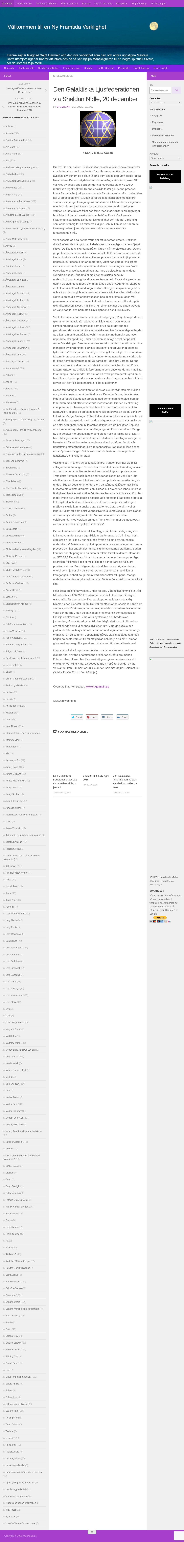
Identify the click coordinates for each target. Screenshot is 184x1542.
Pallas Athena (12, 1193)
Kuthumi (9, 907)
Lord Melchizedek (14, 995)
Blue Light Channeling (16, 488)
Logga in (157, 115)
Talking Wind (12, 1417)
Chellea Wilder (13, 535)
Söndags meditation (46, 3)
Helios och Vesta (14, 706)
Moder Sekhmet (13, 1111)
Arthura (9, 375)
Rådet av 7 (11, 1254)
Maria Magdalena (14, 1022)
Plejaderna (11, 1213)
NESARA (10, 1148)
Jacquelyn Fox (12, 760)
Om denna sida (24, 3)
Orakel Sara (11, 1166)
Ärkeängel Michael (15, 327)
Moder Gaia (11, 1104)
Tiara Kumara (12, 1451)
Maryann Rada (13, 1029)
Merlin (8, 1077)
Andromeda (11, 187)
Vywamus (10, 1516)
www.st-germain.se (97, 686)
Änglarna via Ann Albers (17, 201)
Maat (7, 1015)
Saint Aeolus (11, 1275)
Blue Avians (11, 481)
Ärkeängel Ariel (13, 266)
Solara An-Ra (12, 1383)
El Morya (10, 610)
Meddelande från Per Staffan (20, 1050)
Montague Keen (13, 1124)
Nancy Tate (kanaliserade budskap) (23, 1131)
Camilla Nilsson (13, 508)
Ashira (8, 382)
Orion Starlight (12, 1186)
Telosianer (10, 1445)
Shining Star (11, 1356)
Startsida (7, 3)
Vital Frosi (10, 1510)
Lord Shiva (11, 1002)
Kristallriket (11, 886)
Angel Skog (11, 194)
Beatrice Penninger (15, 440)
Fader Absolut (12, 638)
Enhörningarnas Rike (16, 624)
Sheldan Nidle (63, 76)
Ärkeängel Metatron (15, 320)
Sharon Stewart (13, 1343)
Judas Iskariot (12, 808)
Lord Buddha (12, 961)
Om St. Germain (103, 3)
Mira (7, 1090)
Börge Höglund (13, 495)
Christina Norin (13, 542)
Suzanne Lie (11, 1411)
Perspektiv (122, 3)
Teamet (9, 1438)
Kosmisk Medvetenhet (16, 873)
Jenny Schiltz (12, 794)
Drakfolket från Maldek (16, 604)
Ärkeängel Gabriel (14, 293)
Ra (6, 1240)
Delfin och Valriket (14, 583)
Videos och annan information (20, 1503)
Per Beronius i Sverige (16, 1206)
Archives (154, 154)
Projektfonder (12, 1227)
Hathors (9, 692)
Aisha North (11, 153)
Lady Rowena (12, 934)
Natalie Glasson (13, 1142)
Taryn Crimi (11, 1424)
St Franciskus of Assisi (16, 1404)
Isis (7, 753)
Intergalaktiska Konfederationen (21, 733)
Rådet (8, 1247)
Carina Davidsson (14, 522)
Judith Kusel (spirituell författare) (21, 814)
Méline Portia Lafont (15, 1070)
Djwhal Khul (11, 590)
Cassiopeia (11, 529)
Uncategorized (12, 1458)
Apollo (8, 246)
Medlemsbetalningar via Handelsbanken (165, 144)
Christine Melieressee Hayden (20, 549)
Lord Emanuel (12, 968)
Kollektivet (10, 866)
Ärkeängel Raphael (15, 341)
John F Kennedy (13, 801)
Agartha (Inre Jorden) (16, 140)
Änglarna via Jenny (15, 208)
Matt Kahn (10, 1036)
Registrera (157, 122)
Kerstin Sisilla (12, 849)
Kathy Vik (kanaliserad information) (23, 835)
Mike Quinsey (12, 1084)
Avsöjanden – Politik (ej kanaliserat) (23, 430)
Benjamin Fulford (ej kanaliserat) (22, 454)
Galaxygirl (10, 665)
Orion (8, 1179)
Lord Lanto (10, 981)
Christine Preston (14, 556)
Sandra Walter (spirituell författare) (22, 1309)
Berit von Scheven (14, 461)
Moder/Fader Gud (14, 1118)
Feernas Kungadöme (16, 644)
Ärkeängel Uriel (13, 354)
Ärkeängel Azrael (14, 273)
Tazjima (9, 1431)
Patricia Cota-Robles (16, 1200)
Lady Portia (11, 927)
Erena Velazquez (14, 631)
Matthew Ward (12, 1043)
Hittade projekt (158, 3)
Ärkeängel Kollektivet (16, 307)
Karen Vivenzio (13, 828)
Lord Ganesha (12, 975)
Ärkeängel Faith (13, 286)
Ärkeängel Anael (13, 259)
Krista (8, 879)
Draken (9, 597)
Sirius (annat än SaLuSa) (18, 1377)
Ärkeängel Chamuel (15, 280)
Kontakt (86, 3)
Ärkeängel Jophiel (14, 300)
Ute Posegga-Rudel (15, 1489)
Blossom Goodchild (15, 474)
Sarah (8, 1322)
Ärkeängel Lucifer (14, 314)
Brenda (9, 501)
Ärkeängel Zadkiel (14, 361)
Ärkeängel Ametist (14, 252)
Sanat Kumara (12, 1302)
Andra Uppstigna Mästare (18, 181)
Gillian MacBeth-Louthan (18, 678)
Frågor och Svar (13, 651)
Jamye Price (11, 787)
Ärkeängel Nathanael (16, 334)
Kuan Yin (10, 900)
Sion (7, 1370)
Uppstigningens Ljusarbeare (19, 1482)
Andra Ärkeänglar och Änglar (20, 167)
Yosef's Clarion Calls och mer (20, 1523)
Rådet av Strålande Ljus (17, 1261)
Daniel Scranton (13, 570)
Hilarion (9, 712)
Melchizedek (11, 1063)
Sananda (10, 1295)
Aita (7, 160)
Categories (155, 98)
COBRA (9, 563)
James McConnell (14, 780)
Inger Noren (11, 726)
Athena (9, 395)
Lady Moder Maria (14, 913)
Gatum (8, 672)
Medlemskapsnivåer (163, 135)
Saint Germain (12, 1281)
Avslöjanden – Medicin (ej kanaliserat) (24, 419)
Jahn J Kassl (12, 767)
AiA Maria (10, 147)
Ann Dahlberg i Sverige (17, 215)
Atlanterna (10, 402)
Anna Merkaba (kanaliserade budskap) (25, 228)
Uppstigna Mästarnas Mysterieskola (23, 1472)
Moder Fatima (12, 1097)
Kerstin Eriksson (13, 842)
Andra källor (11, 174)
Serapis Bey (11, 1336)
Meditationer (11, 1056)
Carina (8, 515)
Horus (8, 719)
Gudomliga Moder (14, 685)
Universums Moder (15, 1465)
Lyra (7, 1009)
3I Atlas (9, 126)
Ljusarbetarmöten (14, 947)
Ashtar (8, 388)
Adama (9, 133)
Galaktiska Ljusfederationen (19, 658)
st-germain (63, 107)
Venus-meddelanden (16, 1496)
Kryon (8, 893)
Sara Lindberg (12, 1315)
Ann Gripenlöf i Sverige (17, 221)
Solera (8, 1390)
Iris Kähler (10, 746)
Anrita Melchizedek (15, 239)
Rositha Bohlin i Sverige (17, 1268)
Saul (7, 1329)
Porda (8, 1220)
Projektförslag (139, 3)
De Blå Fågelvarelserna (17, 576)
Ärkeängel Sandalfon (16, 348)
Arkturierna (11, 368)
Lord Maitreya (12, 988)
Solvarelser (11, 1397)
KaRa (8, 821)
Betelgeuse (11, 467)
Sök (151, 85)
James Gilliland (13, 774)
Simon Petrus (12, 1363)
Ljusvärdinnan (12, 954)
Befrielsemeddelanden (17, 447)
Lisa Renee (11, 941)
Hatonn (9, 699)
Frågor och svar (69, 3)
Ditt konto (157, 129)
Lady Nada (11, 920)
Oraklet (9, 1172)
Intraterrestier (12, 740)
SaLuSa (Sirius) (13, 1288)
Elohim (9, 617)
